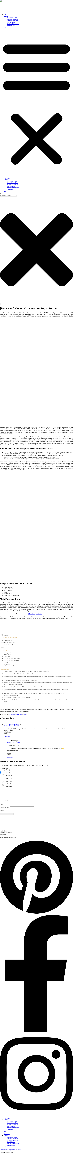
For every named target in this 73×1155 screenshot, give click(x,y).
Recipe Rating (4, 768)
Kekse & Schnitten (12, 19)
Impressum (12, 1149)
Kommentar (4, 801)
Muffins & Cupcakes (13, 24)
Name (2, 804)
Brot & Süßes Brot (12, 20)
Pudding (16, 714)
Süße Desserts (11, 25)
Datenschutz (3, 1149)
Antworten (7, 736)
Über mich (7, 14)
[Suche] (0, 304)
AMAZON (31, 614)
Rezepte (6, 16)
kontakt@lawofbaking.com (8, 837)
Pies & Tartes (11, 22)
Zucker (25, 714)
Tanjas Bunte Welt (13, 724)
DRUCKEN (6, 635)
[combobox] (8, 196)
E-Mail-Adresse (5, 807)
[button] (36, 102)
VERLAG (39, 614)
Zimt (21, 714)
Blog (5, 27)
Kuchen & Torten (12, 17)
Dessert (11, 714)
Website (2, 810)
